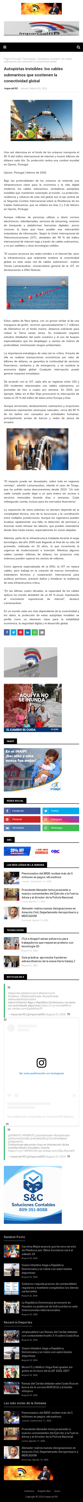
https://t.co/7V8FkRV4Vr (23, 1150)
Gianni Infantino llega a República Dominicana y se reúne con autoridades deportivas (47, 1269)
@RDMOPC (14, 1135)
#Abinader (14, 999)
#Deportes (14, 993)
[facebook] (22, 811)
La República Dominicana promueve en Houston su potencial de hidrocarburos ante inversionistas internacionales (50, 1306)
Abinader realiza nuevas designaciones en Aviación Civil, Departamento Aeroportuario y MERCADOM (50, 912)
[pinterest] (22, 819)
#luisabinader (50, 996)
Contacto (29, 1491)
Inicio (57, 1491)
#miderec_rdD (16, 996)
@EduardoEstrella (18, 1138)
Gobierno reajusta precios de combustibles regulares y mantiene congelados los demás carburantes (50, 1287)
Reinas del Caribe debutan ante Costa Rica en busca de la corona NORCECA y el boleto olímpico (50, 1387)
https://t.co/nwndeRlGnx (56, 1005)
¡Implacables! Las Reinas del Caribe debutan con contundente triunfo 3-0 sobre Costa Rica (50, 1333)
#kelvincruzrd (46, 993)
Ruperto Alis (44, 1491)
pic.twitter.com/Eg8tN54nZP (25, 1008)
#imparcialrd (28, 999)
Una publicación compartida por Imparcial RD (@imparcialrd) (44, 1116)
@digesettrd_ (16, 1141)
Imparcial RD (11, 88)
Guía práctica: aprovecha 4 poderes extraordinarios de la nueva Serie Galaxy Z (48, 959)
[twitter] (60, 811)
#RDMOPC (28, 1135)
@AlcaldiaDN (38, 1138)
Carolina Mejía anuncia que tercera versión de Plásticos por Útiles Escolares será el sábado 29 (49, 1250)
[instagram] (60, 819)
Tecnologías (29, 59)
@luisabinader (33, 996)
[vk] (22, 828)
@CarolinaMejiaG (56, 1138)
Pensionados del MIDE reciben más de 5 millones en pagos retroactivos (47, 875)
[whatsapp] (60, 828)
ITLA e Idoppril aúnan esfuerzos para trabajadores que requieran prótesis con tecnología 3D (47, 942)
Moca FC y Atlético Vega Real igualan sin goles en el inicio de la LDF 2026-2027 (47, 1369)
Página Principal (12, 59)
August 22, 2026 (55, 1014)
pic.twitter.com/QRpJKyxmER (56, 1150)
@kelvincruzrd (29, 993)
